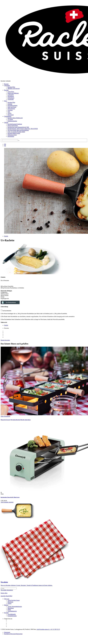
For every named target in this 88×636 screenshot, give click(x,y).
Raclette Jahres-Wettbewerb (15, 118)
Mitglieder (10, 602)
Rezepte (6, 84)
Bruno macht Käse (13, 125)
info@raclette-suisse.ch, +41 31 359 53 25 (48, 629)
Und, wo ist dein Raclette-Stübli (16, 131)
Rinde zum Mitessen (13, 93)
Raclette (6, 90)
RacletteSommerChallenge (15, 124)
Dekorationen (11, 108)
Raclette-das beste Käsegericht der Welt (18, 127)
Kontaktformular (12, 616)
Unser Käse (11, 91)
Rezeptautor (11, 136)
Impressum (7, 632)
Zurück (6, 236)
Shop (5, 101)
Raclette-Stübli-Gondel (14, 133)
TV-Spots (10, 119)
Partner (9, 603)
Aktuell (6, 122)
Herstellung (11, 96)
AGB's (9, 113)
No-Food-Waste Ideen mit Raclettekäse (18, 130)
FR (5, 145)
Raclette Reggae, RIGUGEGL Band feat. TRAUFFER (23, 128)
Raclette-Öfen (11, 87)
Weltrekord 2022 (12, 135)
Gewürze (10, 110)
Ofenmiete (7, 85)
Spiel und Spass (12, 107)
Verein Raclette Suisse (14, 600)
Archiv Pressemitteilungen (15, 606)
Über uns (6, 599)
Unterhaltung (7, 116)
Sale (9, 111)
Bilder (9, 609)
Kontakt (6, 612)
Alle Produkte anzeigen (7, 502)
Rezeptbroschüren (12, 105)
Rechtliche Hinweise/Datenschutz (13, 634)
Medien (6, 605)
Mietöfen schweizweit (14, 88)
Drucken (6, 328)
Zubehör (10, 104)
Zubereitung (11, 98)
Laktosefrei (11, 94)
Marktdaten (11, 608)
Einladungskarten (12, 121)
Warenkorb (11, 115)
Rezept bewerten (5, 340)
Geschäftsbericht (12, 611)
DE (5, 144)
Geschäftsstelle (12, 614)
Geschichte (11, 99)
